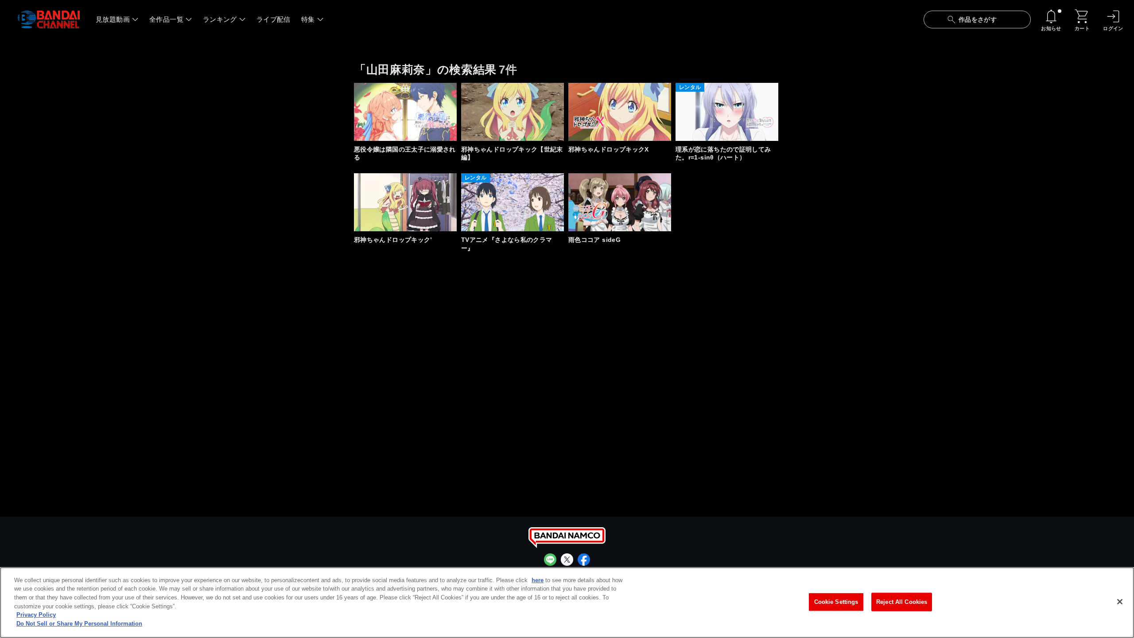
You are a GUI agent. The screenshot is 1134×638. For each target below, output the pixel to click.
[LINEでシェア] (550, 559)
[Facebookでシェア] (584, 559)
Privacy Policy (36, 614)
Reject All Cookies (901, 602)
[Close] (1120, 601)
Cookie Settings (836, 602)
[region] (567, 602)
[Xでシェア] (567, 559)
